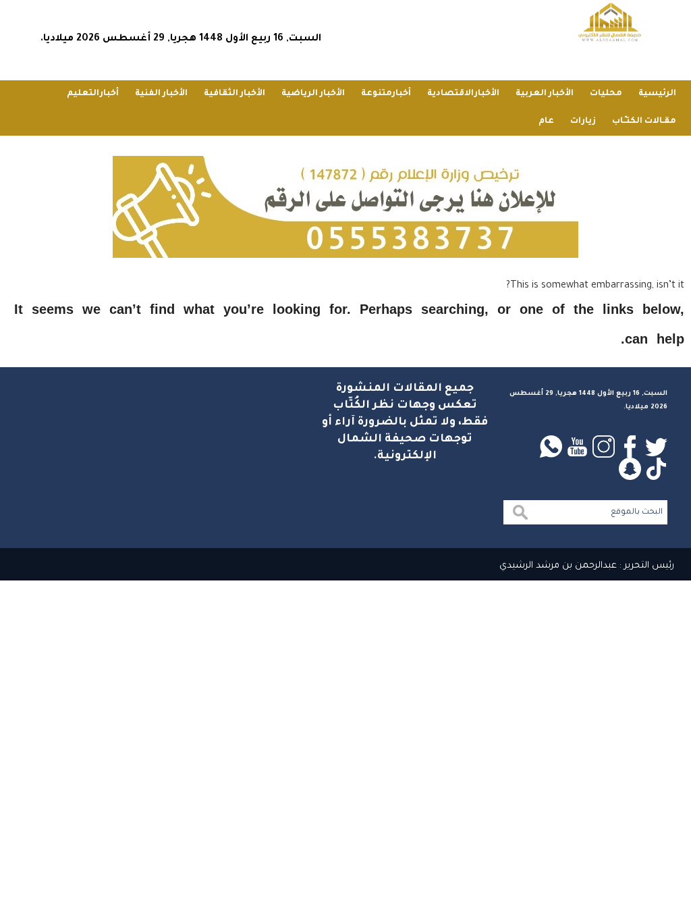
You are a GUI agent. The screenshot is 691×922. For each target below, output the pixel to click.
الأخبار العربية (545, 94)
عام (546, 121)
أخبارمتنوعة (386, 94)
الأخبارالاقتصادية (463, 94)
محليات (606, 94)
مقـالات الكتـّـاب (644, 121)
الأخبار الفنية (161, 94)
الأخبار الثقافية (234, 94)
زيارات (583, 121)
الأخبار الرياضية (313, 94)
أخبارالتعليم (93, 94)
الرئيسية (657, 94)
